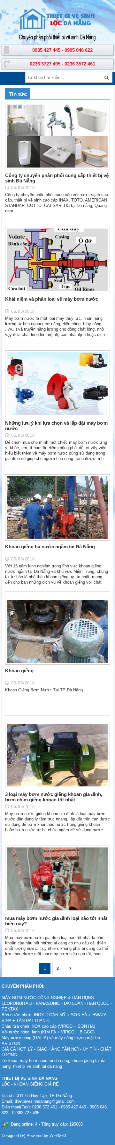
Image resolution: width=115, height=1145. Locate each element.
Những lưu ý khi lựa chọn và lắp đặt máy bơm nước (56, 425)
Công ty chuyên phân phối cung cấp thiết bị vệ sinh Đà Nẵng (57, 178)
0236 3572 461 (80, 63)
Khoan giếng (19, 670)
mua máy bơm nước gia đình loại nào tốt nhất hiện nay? (56, 920)
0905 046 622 (79, 50)
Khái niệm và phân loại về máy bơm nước (51, 299)
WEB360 (58, 1135)
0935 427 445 (46, 50)
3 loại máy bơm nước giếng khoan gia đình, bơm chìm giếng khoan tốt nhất (53, 797)
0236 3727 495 (45, 63)
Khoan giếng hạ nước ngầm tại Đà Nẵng (50, 546)
